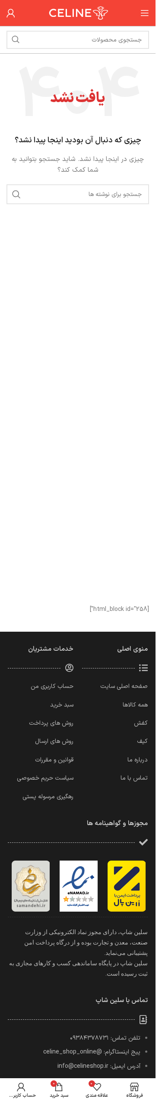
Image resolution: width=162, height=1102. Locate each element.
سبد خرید (61, 705)
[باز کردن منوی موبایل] (144, 13)
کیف (142, 741)
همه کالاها (135, 705)
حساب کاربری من (52, 686)
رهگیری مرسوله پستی (47, 796)
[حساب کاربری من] (10, 13)
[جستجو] (15, 40)
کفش (141, 723)
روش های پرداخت (51, 723)
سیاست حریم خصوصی (45, 778)
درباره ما (137, 760)
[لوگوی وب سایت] (77, 12)
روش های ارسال (54, 741)
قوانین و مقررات (54, 760)
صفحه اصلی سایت (124, 686)
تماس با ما (134, 778)
